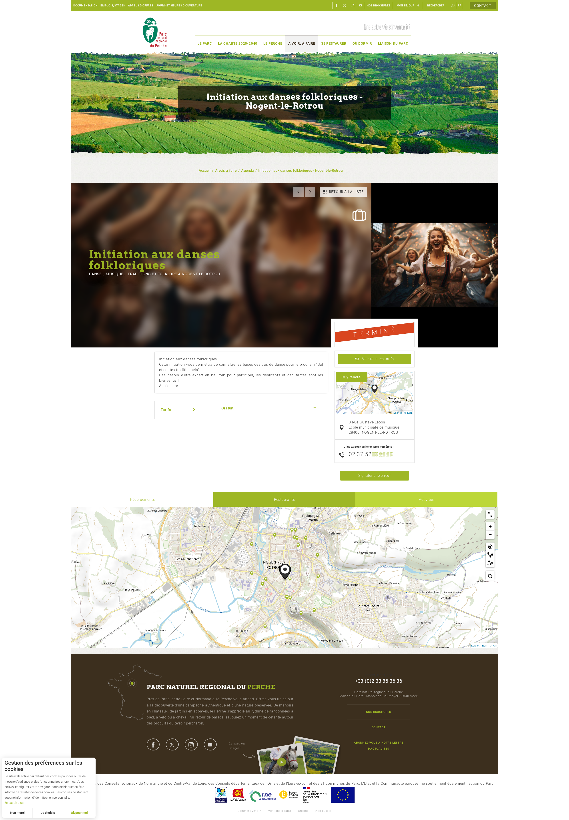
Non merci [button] (17, 812)
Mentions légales (279, 810)
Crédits (303, 810)
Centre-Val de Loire (220, 794)
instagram (191, 744)
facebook (153, 744)
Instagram (353, 5)
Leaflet (397, 412)
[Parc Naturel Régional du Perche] (155, 32)
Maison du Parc (393, 44)
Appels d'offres (140, 5)
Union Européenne (342, 794)
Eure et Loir (289, 794)
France (315, 794)
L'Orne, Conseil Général (262, 794)
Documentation (85, 5)
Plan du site (323, 810)
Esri (484, 645)
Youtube (361, 5)
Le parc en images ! (237, 746)
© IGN (408, 412)
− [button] (490, 534)
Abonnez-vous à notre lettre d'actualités (378, 745)
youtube (210, 744)
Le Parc (205, 44)
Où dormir (362, 44)
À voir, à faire (301, 44)
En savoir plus (14, 802)
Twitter (345, 5)
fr (460, 5)
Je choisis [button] (48, 812)
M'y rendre (352, 376)
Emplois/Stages (112, 5)
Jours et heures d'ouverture (179, 5)
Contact (482, 6)
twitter (172, 744)
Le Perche (272, 44)
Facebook (337, 5)
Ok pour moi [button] (79, 812)
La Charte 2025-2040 (237, 44)
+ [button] (490, 526)
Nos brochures (378, 5)
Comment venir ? (249, 810)
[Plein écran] (490, 515)
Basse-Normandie (238, 794)
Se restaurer (334, 44)
